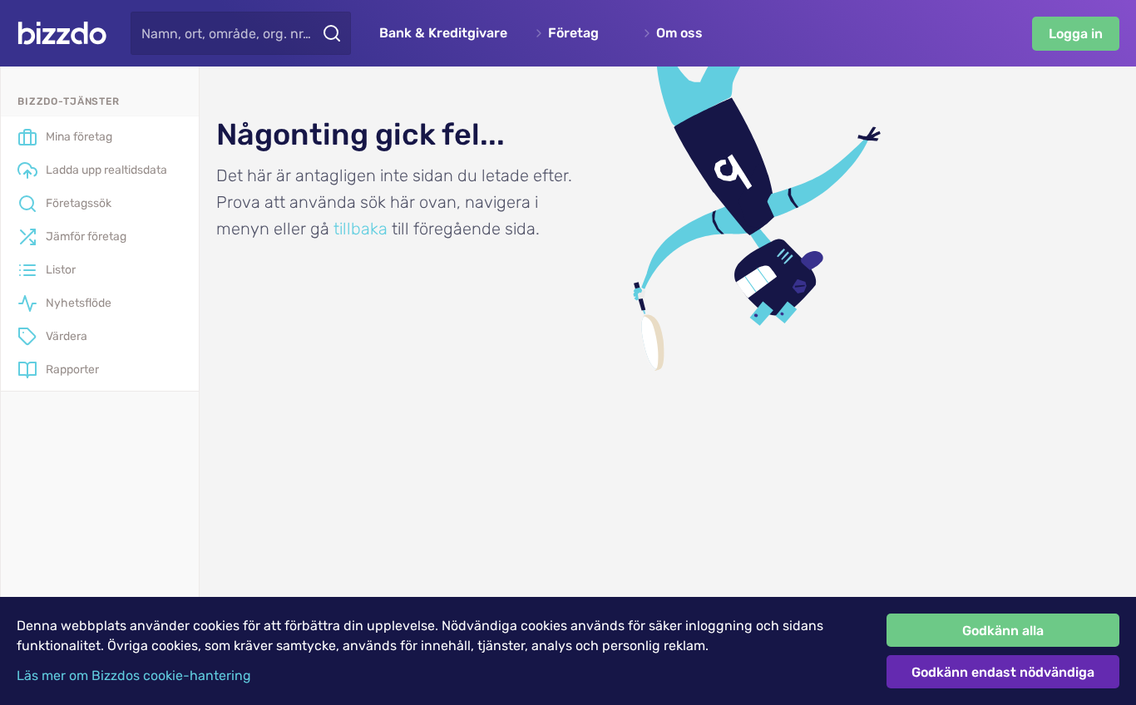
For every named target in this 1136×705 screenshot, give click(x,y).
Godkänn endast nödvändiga (1002, 672)
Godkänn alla (1003, 630)
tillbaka (360, 229)
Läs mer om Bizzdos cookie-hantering (134, 675)
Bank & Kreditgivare (443, 33)
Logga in (1076, 34)
